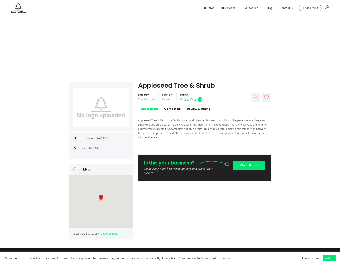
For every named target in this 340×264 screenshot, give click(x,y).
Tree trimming (146, 99)
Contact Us (287, 8)
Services (230, 8)
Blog (270, 8)
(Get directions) (109, 233)
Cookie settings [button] (311, 258)
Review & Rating (198, 109)
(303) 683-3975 (90, 147)
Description (149, 109)
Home (210, 8)
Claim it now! (249, 165)
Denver (166, 99)
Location (253, 8)
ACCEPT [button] (329, 257)
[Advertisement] (170, 42)
